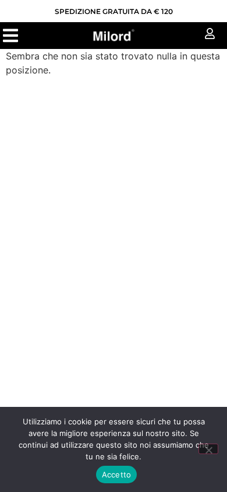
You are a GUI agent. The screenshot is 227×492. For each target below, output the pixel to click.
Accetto (117, 474)
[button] (10, 35)
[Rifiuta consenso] (208, 449)
